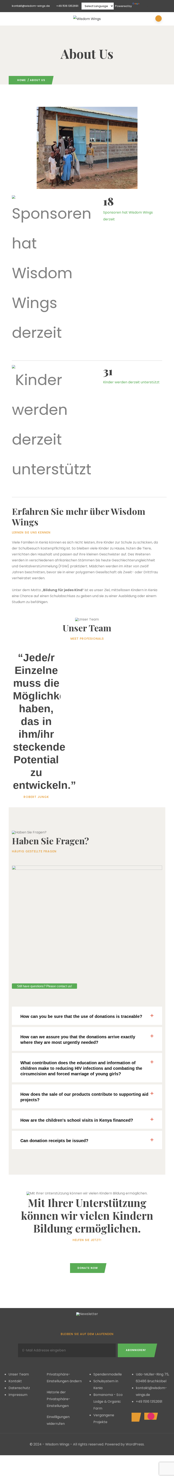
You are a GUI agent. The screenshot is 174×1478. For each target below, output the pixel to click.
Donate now (87, 1268)
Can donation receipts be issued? (54, 1140)
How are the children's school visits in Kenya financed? (76, 1120)
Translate (146, 6)
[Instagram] (150, 1416)
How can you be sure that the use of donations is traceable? (81, 1016)
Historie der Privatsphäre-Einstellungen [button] (58, 1399)
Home (21, 80)
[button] (87, 1016)
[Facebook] (135, 1417)
